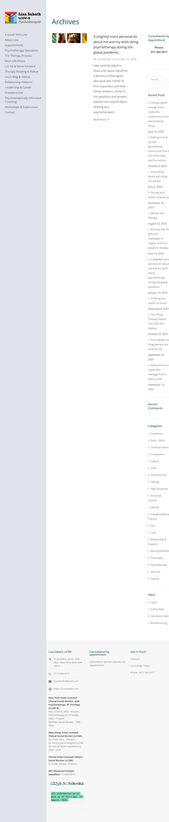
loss (152, 525)
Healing (154, 481)
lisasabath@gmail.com (65, 681)
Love (153, 532)
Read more (99, 119)
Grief (153, 468)
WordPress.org (158, 623)
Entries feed (157, 609)
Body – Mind (157, 440)
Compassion (157, 454)
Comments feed (159, 616)
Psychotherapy (158, 564)
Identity (154, 507)
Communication (159, 447)
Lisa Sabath (104, 59)
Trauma (154, 578)
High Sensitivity (159, 488)
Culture (154, 461)
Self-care (155, 571)
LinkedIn (135, 659)
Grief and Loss (158, 474)
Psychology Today (140, 665)
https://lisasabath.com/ (66, 688)
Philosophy (156, 557)
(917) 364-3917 (61, 673)
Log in (153, 602)
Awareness (156, 433)
